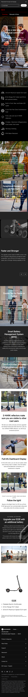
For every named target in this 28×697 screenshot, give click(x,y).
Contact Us (4, 661)
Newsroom (4, 652)
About (3, 657)
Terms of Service (5, 676)
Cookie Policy (4, 678)
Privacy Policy (14, 676)
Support (4, 648)
